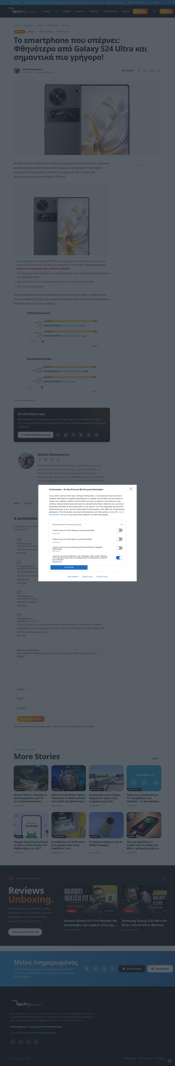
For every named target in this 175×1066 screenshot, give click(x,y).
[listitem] (87, 524)
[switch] (119, 530)
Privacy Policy (102, 577)
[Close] (131, 489)
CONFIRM (69, 567)
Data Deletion (73, 577)
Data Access (87, 577)
